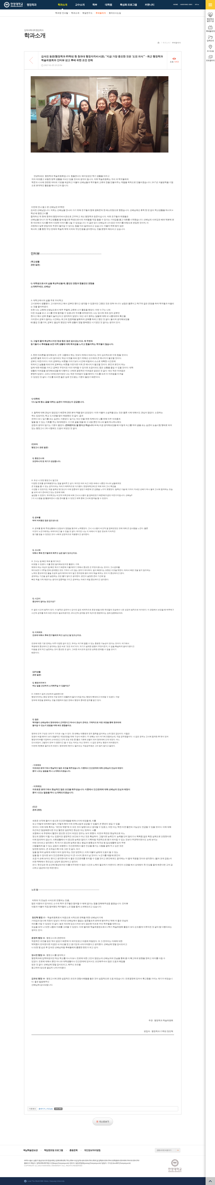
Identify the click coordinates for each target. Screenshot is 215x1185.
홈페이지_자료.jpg (46, 1109)
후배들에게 (176, 43)
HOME (175, 4)
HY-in (197, 4)
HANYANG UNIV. (186, 4)
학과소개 (166, 43)
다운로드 (32, 1109)
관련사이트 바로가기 (164, 1150)
